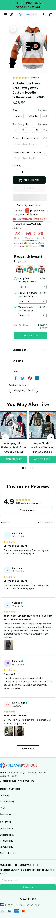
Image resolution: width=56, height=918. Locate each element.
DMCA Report (34, 904)
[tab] (26, 68)
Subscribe (28, 887)
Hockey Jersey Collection (23, 390)
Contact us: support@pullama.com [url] (17, 780)
